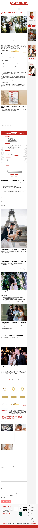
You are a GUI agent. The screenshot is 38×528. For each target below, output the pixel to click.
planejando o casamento (10, 418)
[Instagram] (28, 26)
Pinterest (10, 379)
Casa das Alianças (33, 523)
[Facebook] (33, 26)
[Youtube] (30, 26)
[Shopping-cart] (34, 26)
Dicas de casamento (14, 417)
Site (1, 488)
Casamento (6, 417)
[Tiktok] (32, 26)
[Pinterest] (29, 26)
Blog (2, 417)
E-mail (2, 484)
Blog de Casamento (4, 523)
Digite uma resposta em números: (7, 495)
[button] (19, 9)
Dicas (9, 417)
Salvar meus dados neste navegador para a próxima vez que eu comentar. (12, 493)
